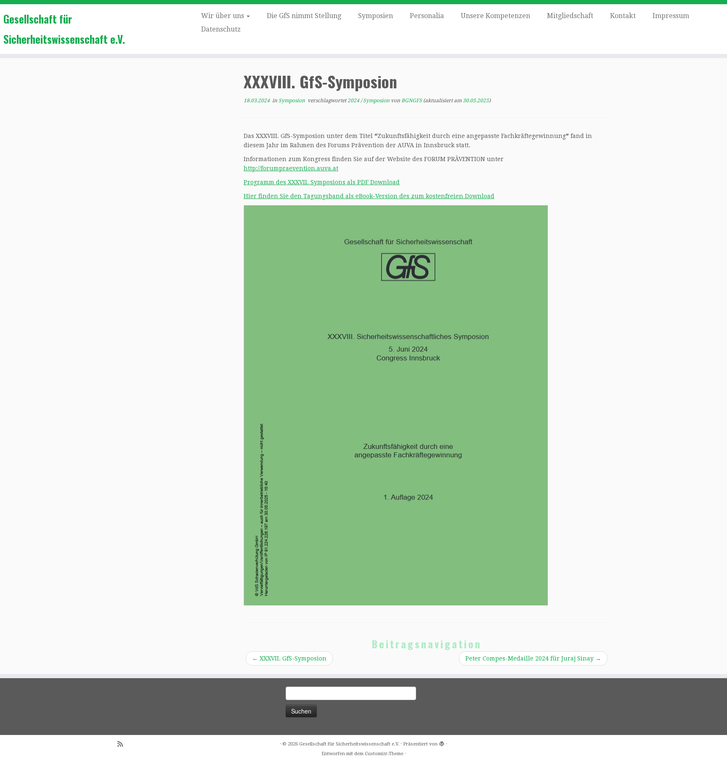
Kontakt (623, 16)
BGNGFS (411, 100)
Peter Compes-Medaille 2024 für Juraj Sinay (533, 658)
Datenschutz (221, 29)
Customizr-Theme (384, 753)
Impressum (671, 16)
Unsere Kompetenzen (495, 16)
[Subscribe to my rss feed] (122, 744)
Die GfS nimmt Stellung (304, 16)
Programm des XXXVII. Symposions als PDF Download (322, 182)
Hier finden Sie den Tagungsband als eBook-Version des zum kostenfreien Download (369, 196)
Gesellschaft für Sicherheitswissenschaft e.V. (64, 29)
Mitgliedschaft (570, 16)
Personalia (427, 16)
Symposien (375, 16)
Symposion (292, 100)
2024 (354, 100)
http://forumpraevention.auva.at (291, 168)
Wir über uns (223, 16)
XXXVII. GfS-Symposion (289, 658)
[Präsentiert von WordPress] (442, 742)
